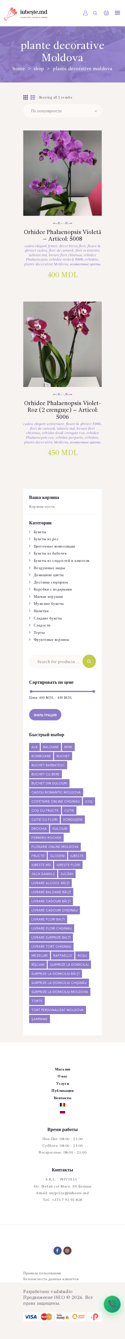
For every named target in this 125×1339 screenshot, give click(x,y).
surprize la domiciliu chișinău (59, 983)
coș (89, 801)
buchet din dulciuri (49, 783)
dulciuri (59, 829)
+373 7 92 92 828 (67, 1200)
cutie (69, 810)
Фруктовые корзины (51, 640)
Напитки (41, 611)
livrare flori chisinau (65, 255)
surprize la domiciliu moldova (59, 992)
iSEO (59, 1297)
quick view (63, 181)
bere (68, 747)
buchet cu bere (45, 774)
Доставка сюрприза (51, 582)
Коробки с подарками (53, 589)
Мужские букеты (49, 604)
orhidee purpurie (69, 438)
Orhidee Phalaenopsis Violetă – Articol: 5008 (62, 236)
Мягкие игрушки (48, 597)
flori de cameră (61, 250)
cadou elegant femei (40, 246)
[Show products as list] (33, 98)
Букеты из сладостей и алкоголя (62, 561)
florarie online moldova (54, 847)
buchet (63, 756)
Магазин (62, 1069)
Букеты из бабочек (50, 553)
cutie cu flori (44, 819)
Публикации (62, 1091)
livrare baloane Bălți (51, 892)
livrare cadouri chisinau (54, 910)
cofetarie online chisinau (55, 801)
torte (36, 1001)
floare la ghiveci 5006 (83, 424)
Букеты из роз (46, 539)
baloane (51, 747)
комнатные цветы (85, 264)
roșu (82, 956)
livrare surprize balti (51, 937)
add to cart (62, 199)
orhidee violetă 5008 (66, 259)
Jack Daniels (43, 874)
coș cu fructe (45, 810)
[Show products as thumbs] (25, 98)
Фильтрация (45, 715)
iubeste (77, 856)
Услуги (62, 1084)
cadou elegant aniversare (43, 424)
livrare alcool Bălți (50, 883)
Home (18, 68)
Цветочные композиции (54, 546)
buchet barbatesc (48, 765)
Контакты (62, 1098)
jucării (66, 874)
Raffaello (62, 956)
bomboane (41, 756)
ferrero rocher (46, 838)
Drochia (39, 829)
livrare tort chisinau (51, 946)
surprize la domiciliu (69, 965)
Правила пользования (42, 1273)
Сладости (42, 625)
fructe (37, 856)
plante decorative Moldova (46, 264)
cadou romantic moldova (56, 792)
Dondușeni (73, 819)
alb (34, 747)
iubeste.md (38, 255)
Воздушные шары (49, 568)
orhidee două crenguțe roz (63, 433)
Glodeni (57, 856)
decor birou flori (72, 246)
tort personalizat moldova (57, 1010)
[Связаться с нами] (112, 1304)
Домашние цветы (49, 575)
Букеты (40, 532)
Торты (39, 633)
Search (89, 661)
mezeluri (39, 956)
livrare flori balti (48, 919)
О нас (62, 1076)
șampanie (39, 1019)
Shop (39, 68)
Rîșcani (37, 965)
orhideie (91, 259)
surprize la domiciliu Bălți (55, 974)
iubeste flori (68, 865)
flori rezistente (88, 250)
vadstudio (62, 1292)
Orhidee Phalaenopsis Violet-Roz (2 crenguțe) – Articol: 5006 (62, 410)
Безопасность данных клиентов (50, 1279)
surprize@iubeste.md (69, 1193)
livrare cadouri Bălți (51, 901)
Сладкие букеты (48, 618)
